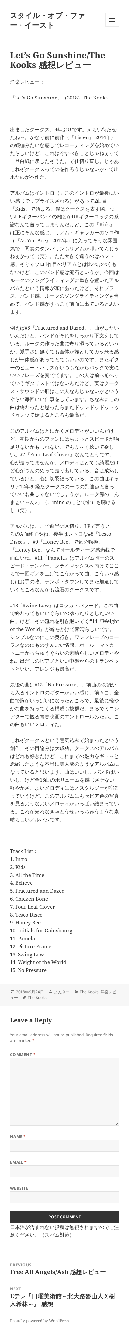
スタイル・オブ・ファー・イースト (47, 20)
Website (19, 1188)
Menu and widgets (112, 26)
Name (18, 1136)
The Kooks (89, 992)
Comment (23, 1054)
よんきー (62, 992)
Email (18, 1162)
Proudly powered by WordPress (39, 1321)
